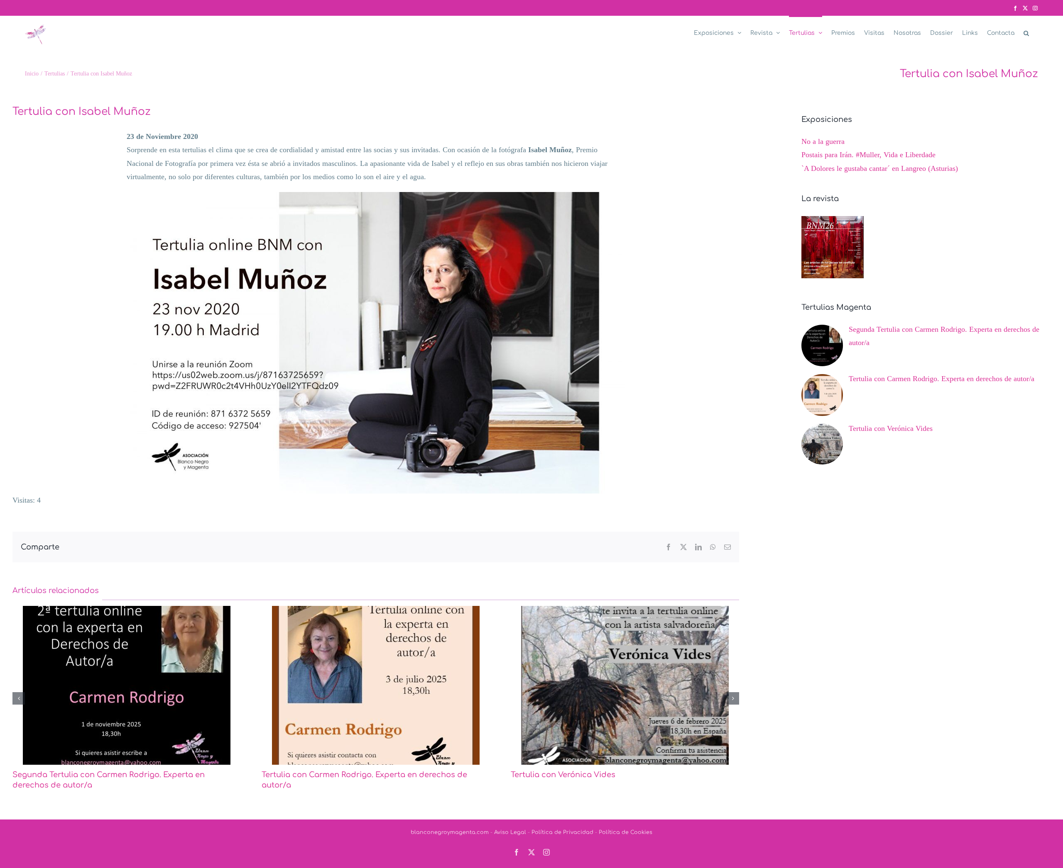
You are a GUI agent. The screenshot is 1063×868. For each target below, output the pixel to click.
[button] (1026, 32)
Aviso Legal (510, 822)
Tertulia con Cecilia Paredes (315, 775)
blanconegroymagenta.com (450, 822)
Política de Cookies (625, 822)
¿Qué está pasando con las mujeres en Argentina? (109, 775)
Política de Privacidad (562, 822)
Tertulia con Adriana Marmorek (571, 775)
